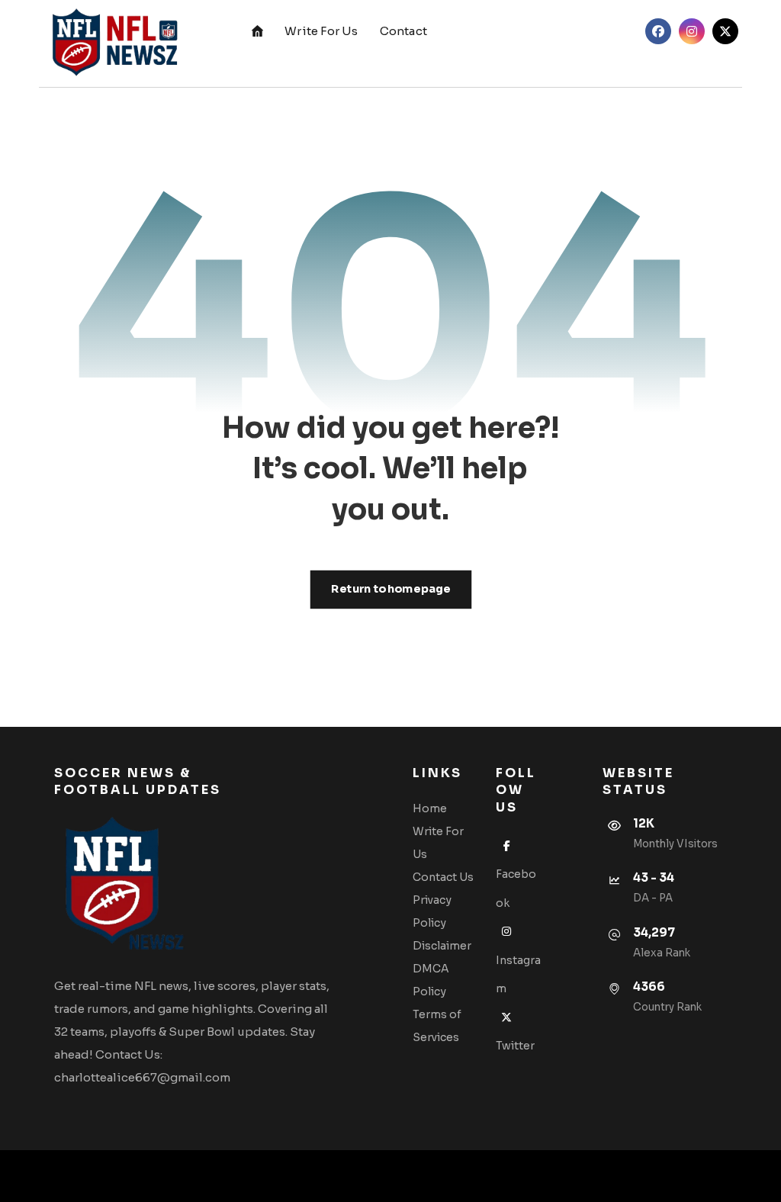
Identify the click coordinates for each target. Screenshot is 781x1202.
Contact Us (443, 877)
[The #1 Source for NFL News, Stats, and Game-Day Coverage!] (111, 43)
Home (430, 808)
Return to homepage (390, 589)
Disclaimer (442, 946)
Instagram (518, 974)
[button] (658, 31)
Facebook (516, 888)
